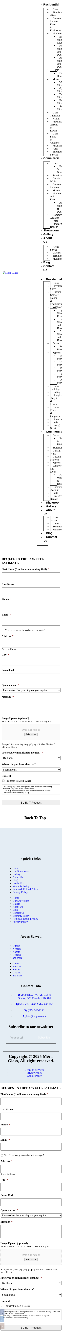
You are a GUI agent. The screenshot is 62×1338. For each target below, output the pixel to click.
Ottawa (16, 945)
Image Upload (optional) (15, 718)
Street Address (9, 649)
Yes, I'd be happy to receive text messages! (25, 630)
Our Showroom (21, 871)
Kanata (16, 951)
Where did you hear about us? (19, 764)
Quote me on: (10, 685)
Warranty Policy (21, 886)
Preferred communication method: (22, 752)
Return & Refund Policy (25, 889)
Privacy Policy (20, 892)
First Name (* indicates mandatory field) (25, 569)
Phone (6, 599)
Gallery (16, 874)
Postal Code (8, 670)
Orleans (17, 954)
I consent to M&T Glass (18, 780)
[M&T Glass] (10, 272)
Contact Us (18, 883)
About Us (18, 877)
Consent (6, 776)
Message (8, 696)
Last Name (8, 584)
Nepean (17, 948)
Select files (31, 734)
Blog (46, 262)
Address (8, 636)
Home (16, 868)
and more (17, 957)
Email (6, 614)
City (5, 654)
